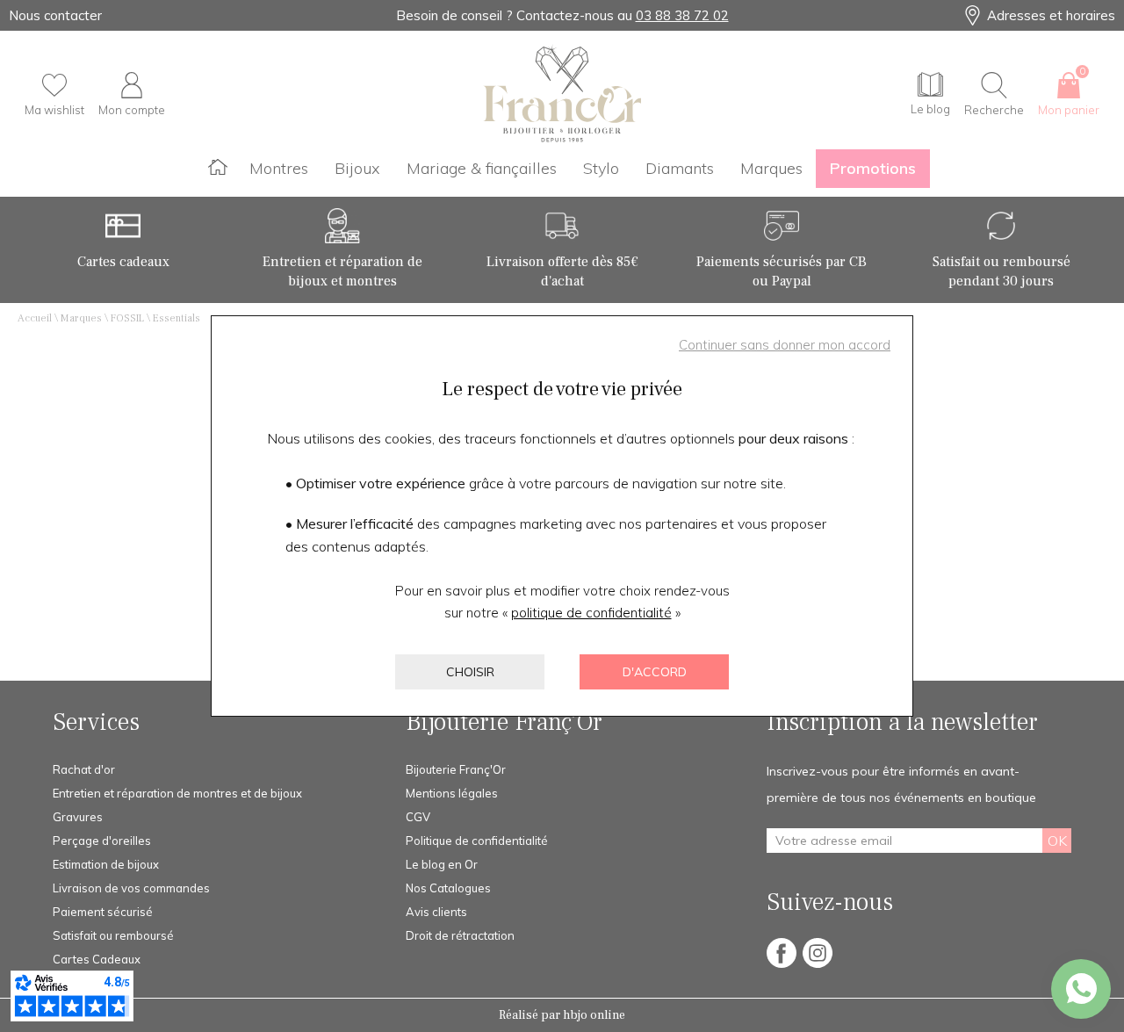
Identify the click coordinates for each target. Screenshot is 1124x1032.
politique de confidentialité (591, 612)
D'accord (655, 672)
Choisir (470, 672)
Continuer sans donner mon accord (784, 344)
